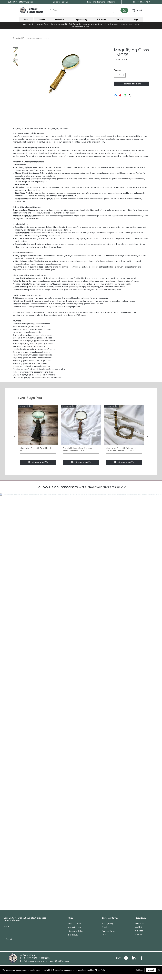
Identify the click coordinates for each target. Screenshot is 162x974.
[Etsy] (118, 958)
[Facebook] (141, 958)
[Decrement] (116, 75)
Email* (6, 926)
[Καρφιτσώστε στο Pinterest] (120, 95)
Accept (151, 970)
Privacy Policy (100, 970)
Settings (139, 970)
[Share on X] (129, 95)
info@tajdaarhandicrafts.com (35, 961)
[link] (137, 10)
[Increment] (123, 75)
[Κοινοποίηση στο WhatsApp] (125, 95)
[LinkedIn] (133, 958)
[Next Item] (155, 701)
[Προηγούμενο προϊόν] (14, 435)
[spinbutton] (120, 75)
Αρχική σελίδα (19, 38)
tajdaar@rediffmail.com (59, 961)
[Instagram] (126, 958)
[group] (81, 436)
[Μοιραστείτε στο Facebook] (115, 95)
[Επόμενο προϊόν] (147, 435)
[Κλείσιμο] (158, 970)
